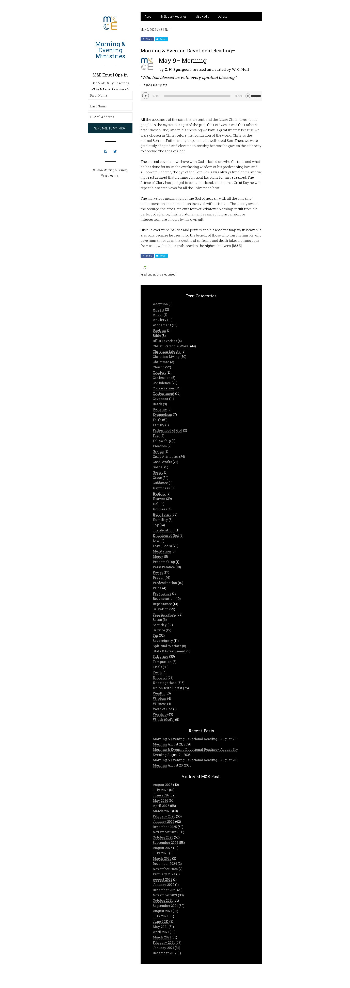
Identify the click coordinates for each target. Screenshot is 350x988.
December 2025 (165, 827)
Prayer (158, 577)
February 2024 (164, 874)
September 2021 (165, 905)
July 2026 (160, 790)
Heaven (159, 498)
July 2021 (160, 916)
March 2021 (162, 937)
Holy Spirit (162, 514)
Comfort (159, 372)
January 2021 (163, 948)
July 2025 (160, 853)
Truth (157, 672)
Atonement (162, 325)
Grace (157, 477)
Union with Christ (167, 688)
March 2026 (162, 811)
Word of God (162, 709)
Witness (159, 704)
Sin (155, 635)
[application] (201, 96)
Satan (157, 619)
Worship (159, 714)
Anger (158, 314)
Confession (162, 377)
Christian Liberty (167, 351)
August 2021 (162, 911)
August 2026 (162, 784)
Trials (157, 667)
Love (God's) (162, 546)
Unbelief (160, 677)
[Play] (145, 95)
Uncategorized (166, 274)
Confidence (162, 383)
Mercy (158, 556)
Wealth (159, 693)
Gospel (158, 467)
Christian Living (166, 356)
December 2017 (165, 953)
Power (158, 572)
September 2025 (165, 842)
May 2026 (160, 800)
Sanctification (164, 614)
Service (159, 630)
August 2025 (162, 848)
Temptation (162, 661)
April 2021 (161, 932)
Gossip (158, 472)
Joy (156, 525)
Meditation (162, 551)
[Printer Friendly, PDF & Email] (144, 267)
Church (158, 367)
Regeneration (164, 598)
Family (158, 425)
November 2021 (165, 895)
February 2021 (164, 942)
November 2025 (165, 832)
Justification (163, 530)
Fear (156, 435)
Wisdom (159, 698)
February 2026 (164, 816)
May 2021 (160, 926)
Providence (162, 593)
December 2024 (165, 863)
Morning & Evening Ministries (110, 50)
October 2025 (163, 837)
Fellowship (162, 441)
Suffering (160, 656)
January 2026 (163, 821)
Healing (159, 493)
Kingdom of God (166, 535)
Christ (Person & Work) (171, 346)
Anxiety (159, 320)
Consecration (163, 388)
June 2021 (161, 921)
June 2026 (161, 795)
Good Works (162, 462)
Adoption (160, 304)
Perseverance (164, 567)
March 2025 (162, 858)
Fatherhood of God (167, 430)
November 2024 (165, 869)
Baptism (159, 330)
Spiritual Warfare (167, 646)
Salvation (161, 609)
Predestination (165, 583)
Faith (157, 420)
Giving (158, 451)
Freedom (160, 446)
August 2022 (162, 879)
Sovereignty (163, 640)
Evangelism (162, 414)
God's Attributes (165, 456)
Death (157, 404)
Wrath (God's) (163, 719)
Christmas (161, 362)
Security (160, 625)
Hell (156, 504)
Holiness (160, 509)
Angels (158, 309)
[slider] (256, 94)
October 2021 (163, 900)
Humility (160, 519)
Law (156, 541)
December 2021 (164, 890)
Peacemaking (164, 562)
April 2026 (161, 806)
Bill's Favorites (165, 341)
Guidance (160, 483)
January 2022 (163, 884)
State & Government (169, 651)
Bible (157, 335)
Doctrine (160, 409)
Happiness (161, 488)
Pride (157, 588)
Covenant (160, 398)
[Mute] (248, 95)
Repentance (162, 604)
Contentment (163, 393)
